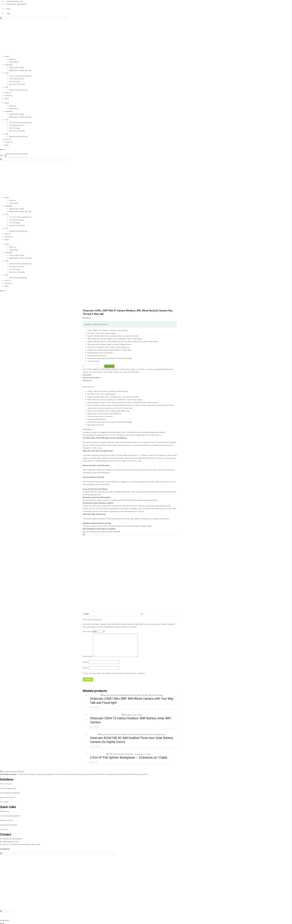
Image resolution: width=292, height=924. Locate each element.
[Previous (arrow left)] (1, 923)
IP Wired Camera (124, 369)
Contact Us (4, 829)
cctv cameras (98, 372)
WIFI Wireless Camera (109, 369)
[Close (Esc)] (8, 920)
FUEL (6, 87)
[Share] (5, 920)
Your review (88, 656)
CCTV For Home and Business (20, 76)
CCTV (6, 73)
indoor (110, 372)
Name (86, 662)
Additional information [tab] (92, 377)
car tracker (140, 369)
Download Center (6, 820)
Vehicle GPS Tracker (16, 67)
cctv (90, 372)
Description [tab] (87, 375)
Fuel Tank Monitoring (8, 788)
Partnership (13, 62)
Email (85, 668)
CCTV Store (4, 802)
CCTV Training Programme (10, 816)
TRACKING (8, 65)
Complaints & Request (8, 825)
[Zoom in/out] (1, 920)
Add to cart (109, 366)
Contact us (9, 95)
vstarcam (126, 372)
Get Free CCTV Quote (17, 84)
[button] (146, 152)
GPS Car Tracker (6, 784)
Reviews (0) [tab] (87, 380)
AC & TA (8, 93)
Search (2, 155)
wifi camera (135, 372)
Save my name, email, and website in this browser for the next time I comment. (115, 673)
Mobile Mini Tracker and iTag (20, 70)
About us (12, 59)
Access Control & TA (7, 797)
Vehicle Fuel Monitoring (18, 90)
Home (7, 56)
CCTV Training (14, 81)
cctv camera (149, 369)
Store (7, 98)
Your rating (88, 631)
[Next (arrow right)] (3, 923)
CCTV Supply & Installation (10, 793)
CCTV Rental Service (16, 79)
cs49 (105, 372)
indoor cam (117, 372)
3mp (156, 369)
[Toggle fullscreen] (3, 920)
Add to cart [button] (130, 697)
